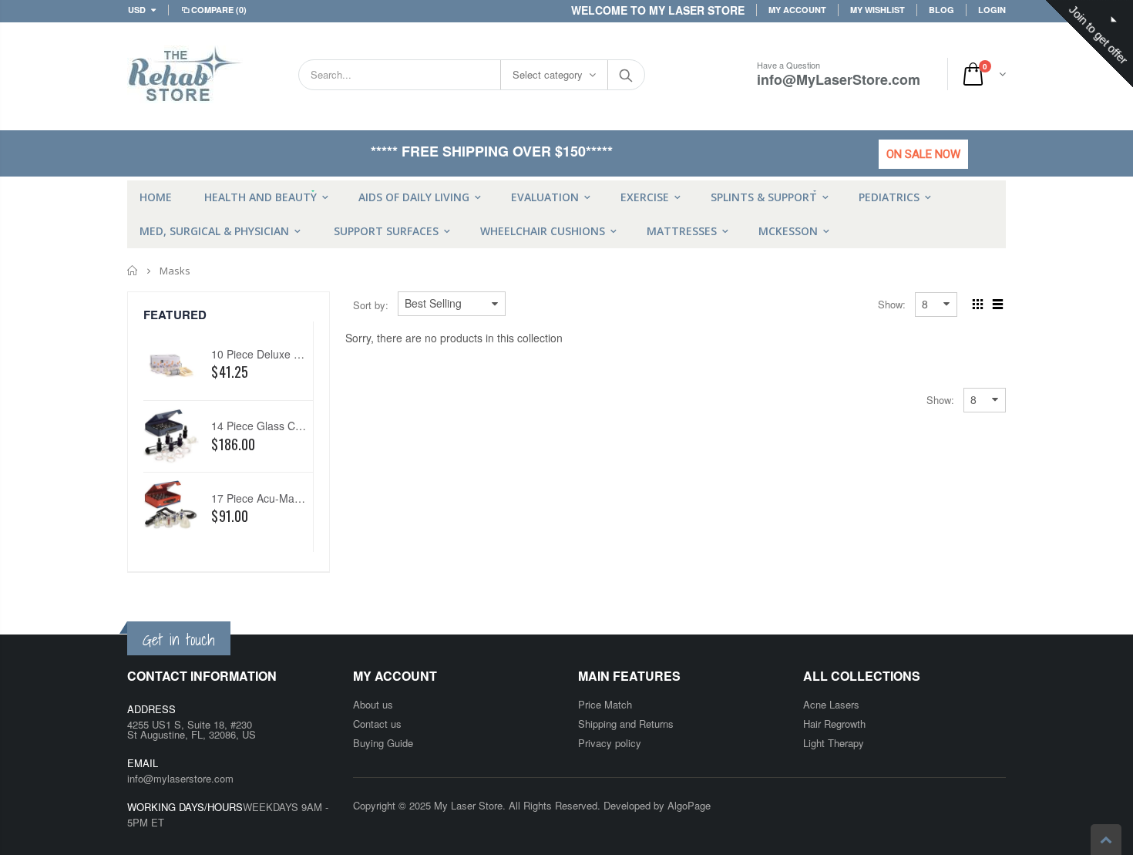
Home (133, 270)
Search (625, 74)
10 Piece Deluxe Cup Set (272, 354)
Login (992, 9)
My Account (797, 9)
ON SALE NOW (923, 154)
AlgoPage (689, 805)
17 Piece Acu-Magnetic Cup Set (288, 498)
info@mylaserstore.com (180, 778)
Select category (548, 74)
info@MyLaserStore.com (838, 79)
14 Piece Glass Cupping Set (279, 425)
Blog (941, 9)
